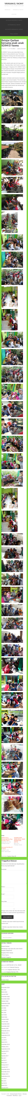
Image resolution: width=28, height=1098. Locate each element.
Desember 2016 (5, 1069)
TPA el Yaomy (5, 955)
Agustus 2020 (4, 1028)
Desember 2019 (5, 1030)
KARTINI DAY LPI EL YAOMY (14, 965)
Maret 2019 (4, 1042)
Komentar (3, 869)
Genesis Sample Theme (15, 1094)
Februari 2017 (5, 1065)
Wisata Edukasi (5, 946)
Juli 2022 (3, 1008)
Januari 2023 (4, 994)
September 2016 (5, 1076)
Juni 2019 (3, 1040)
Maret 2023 (4, 992)
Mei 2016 (3, 1081)
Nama (3, 886)
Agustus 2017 (4, 1056)
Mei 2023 (3, 989)
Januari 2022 (4, 1021)
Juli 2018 (3, 1053)
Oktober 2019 (4, 1033)
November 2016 (5, 1071)
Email (3, 894)
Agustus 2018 (4, 1051)
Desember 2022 (5, 996)
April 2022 (4, 1015)
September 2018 (5, 1049)
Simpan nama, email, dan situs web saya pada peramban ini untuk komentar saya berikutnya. (13, 911)
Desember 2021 (5, 1024)
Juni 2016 (3, 1078)
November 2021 (5, 1026)
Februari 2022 (5, 1019)
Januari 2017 (4, 1067)
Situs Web (4, 901)
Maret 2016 (4, 1085)
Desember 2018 (5, 1044)
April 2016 (4, 1083)
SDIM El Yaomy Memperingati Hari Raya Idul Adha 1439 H (6, 839)
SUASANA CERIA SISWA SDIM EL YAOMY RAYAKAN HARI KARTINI (19, 840)
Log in (20, 1095)
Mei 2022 (3, 1012)
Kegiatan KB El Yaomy (7, 952)
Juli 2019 (3, 1037)
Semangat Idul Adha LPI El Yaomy (6, 847)
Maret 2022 (4, 1017)
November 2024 (5, 987)
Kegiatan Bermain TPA (14, 969)
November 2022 (5, 999)
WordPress (15, 1095)
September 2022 (5, 1003)
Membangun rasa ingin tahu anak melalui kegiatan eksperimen (11, 949)
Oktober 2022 (4, 1001)
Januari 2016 (4, 1087)
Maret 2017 (4, 1062)
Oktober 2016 (4, 1074)
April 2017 (4, 1060)
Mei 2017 (3, 1058)
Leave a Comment (21, 48)
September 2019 (5, 1035)
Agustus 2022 (4, 1005)
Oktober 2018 (4, 1046)
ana (2, 965)
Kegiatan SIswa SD (11, 856)
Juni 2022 (3, 1010)
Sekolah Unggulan (6, 957)
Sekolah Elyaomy (14, 967)
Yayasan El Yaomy (14, 3)
